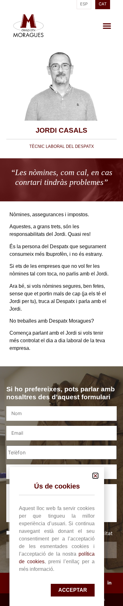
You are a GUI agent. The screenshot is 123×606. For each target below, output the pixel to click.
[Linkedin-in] (110, 583)
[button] (107, 25)
